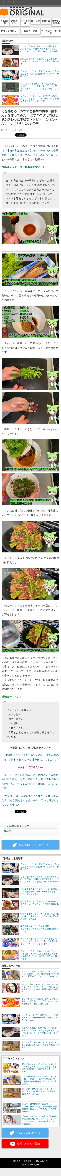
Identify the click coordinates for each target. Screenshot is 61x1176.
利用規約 (16, 1161)
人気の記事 (4, 22)
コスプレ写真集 (56, 22)
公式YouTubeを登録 (28, 1143)
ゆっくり (35, 21)
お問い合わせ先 (41, 1161)
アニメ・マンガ (15, 22)
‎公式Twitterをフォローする (33, 844)
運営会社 (27, 1161)
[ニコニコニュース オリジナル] (22, 11)
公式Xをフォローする (28, 1132)
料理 (9, 831)
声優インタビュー (10, 31)
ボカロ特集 (25, 22)
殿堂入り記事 (30, 31)
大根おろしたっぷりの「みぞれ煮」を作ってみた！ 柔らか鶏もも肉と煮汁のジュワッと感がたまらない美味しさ (30, 800)
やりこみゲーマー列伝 (51, 32)
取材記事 (46, 21)
